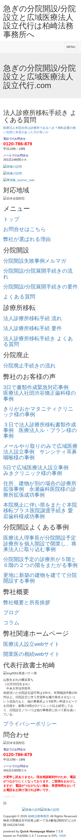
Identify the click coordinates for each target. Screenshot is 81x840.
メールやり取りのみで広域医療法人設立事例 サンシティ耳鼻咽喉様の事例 (40, 451)
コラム (11, 622)
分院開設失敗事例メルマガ (34, 261)
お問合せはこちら (24, 229)
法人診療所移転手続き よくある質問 (38, 341)
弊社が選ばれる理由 (27, 239)
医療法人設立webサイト (31, 644)
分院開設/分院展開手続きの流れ (38, 273)
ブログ (11, 612)
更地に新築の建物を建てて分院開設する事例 (40, 578)
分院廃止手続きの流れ (29, 365)
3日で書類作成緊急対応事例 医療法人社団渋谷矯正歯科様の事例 (39, 393)
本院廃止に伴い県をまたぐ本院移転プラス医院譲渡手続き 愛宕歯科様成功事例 (40, 510)
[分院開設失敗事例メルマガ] (12, 166)
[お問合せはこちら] (12, 173)
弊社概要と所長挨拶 (26, 602)
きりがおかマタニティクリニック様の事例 (38, 411)
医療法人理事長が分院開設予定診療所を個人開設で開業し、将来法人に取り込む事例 (39, 543)
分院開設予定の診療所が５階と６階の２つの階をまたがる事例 (40, 562)
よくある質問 (19, 297)
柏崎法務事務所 (38, 816)
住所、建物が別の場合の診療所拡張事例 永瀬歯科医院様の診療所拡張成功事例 (39, 489)
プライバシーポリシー (30, 724)
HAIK (62, 835)
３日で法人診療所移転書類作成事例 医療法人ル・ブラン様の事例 (40, 430)
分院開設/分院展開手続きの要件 (40, 287)
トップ (11, 219)
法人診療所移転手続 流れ (32, 318)
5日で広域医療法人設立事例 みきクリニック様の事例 (38, 470)
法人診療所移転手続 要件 (32, 328)
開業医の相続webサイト (31, 654)
